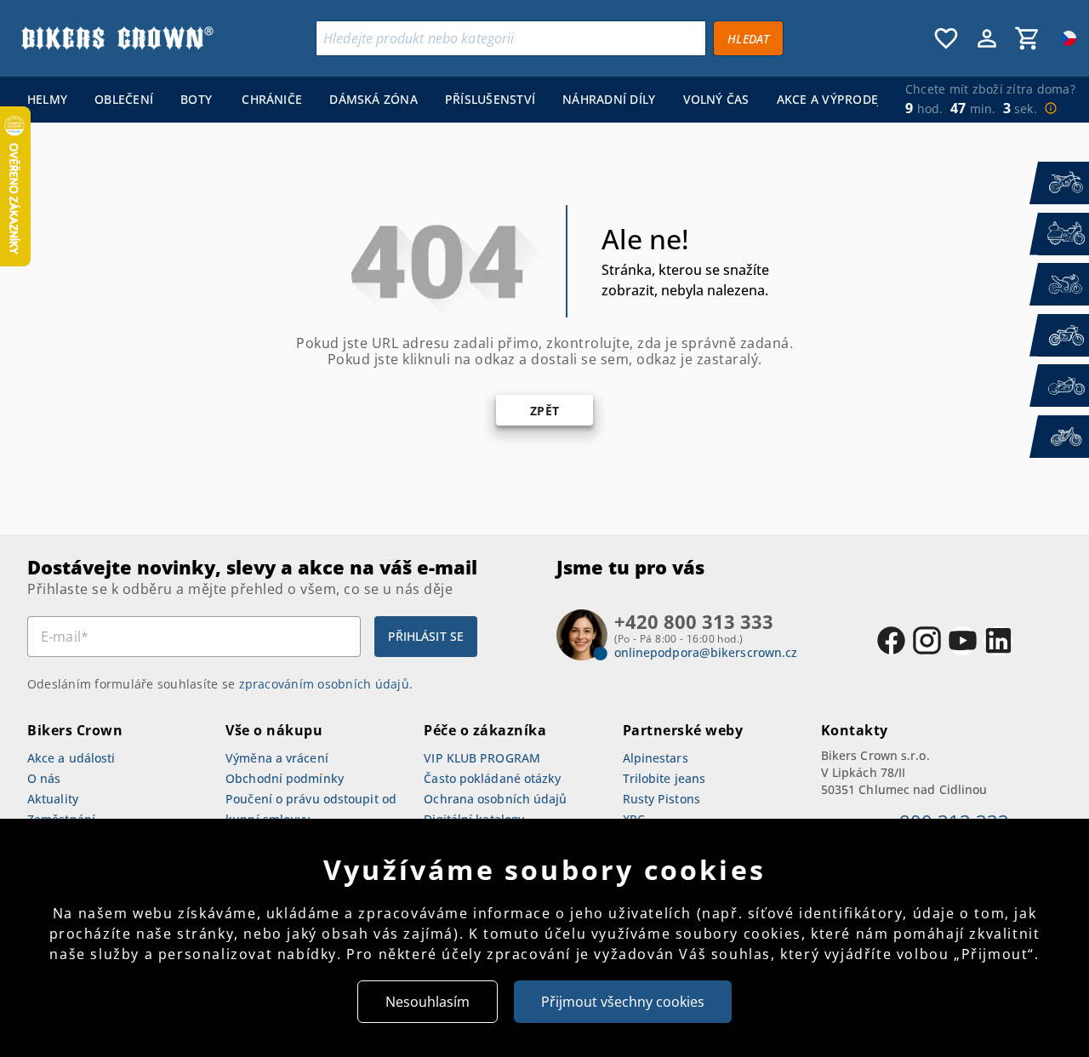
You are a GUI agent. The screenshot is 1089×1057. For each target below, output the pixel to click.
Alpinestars (655, 758)
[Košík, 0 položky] (1027, 38)
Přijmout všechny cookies (622, 1001)
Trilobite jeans (664, 778)
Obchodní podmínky (284, 778)
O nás (44, 778)
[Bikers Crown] (116, 38)
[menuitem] (47, 100)
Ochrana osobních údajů (495, 799)
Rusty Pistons (661, 799)
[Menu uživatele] (986, 38)
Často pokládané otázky (492, 778)
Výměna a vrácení (276, 758)
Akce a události (71, 758)
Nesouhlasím (427, 1001)
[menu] (446, 100)
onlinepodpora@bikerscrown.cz (706, 652)
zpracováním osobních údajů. (326, 684)
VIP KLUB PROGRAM (482, 758)
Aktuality (52, 799)
